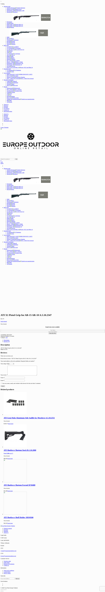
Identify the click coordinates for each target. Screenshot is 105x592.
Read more (10, 423)
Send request (4, 321)
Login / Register (4, 127)
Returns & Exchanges (9, 564)
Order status (7, 562)
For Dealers (6, 108)
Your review (4, 375)
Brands (5, 86)
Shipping (6, 106)
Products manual (8, 528)
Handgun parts (7, 69)
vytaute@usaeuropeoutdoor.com (8, 550)
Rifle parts (6, 45)
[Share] (2, 589)
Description (6, 340)
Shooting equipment (8, 80)
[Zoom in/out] (5, 589)
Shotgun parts (7, 6)
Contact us (6, 110)
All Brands (9, 102)
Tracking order (7, 561)
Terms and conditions (9, 570)
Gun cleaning (7, 73)
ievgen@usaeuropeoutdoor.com (8, 556)
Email (2, 380)
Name (2, 377)
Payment (6, 107)
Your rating (4, 363)
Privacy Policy (7, 573)
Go (16, 159)
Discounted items (8, 111)
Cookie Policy (7, 572)
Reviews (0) (7, 341)
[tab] (54, 340)
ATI (7, 337)
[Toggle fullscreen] (4, 589)
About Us (6, 104)
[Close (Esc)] (1, 589)
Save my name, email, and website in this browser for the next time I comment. (21, 383)
